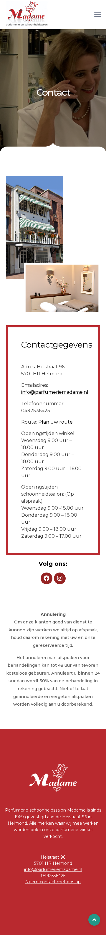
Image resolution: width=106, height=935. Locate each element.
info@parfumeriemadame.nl (54, 392)
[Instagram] (60, 578)
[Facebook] (46, 578)
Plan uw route (55, 422)
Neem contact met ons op (53, 881)
